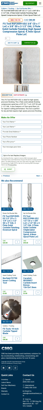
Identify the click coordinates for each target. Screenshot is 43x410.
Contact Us (28, 43)
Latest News (6, 382)
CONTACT (31, 3)
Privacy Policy (17, 363)
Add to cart (12, 43)
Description (7, 95)
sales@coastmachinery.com (32, 393)
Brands (3, 388)
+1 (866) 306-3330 (30, 386)
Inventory (4, 380)
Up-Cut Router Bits (24, 9)
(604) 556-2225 (28, 381)
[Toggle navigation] (40, 3)
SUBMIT (9, 169)
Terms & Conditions (7, 363)
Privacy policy (12, 165)
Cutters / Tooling (7, 9)
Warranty (4, 391)
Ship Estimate (19, 95)
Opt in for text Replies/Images (14, 155)
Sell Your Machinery (8, 385)
